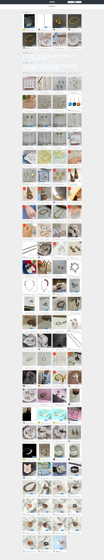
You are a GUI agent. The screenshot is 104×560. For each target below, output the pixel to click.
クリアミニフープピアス (59, 202)
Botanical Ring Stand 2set (76, 441)
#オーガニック (66, 55)
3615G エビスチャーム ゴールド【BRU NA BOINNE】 (65, 30)
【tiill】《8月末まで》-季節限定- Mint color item (49, 184)
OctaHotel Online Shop (59, 183)
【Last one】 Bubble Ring (30, 202)
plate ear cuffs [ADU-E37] (45, 331)
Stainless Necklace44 (29, 111)
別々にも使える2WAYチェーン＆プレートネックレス (50, 92)
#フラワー (74, 65)
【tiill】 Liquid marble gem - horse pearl (33, 349)
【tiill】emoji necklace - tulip (76, 48)
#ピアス (72, 55)
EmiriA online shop (58, 293)
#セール (25, 65)
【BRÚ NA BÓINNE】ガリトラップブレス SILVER (34, 30)
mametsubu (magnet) (29, 423)
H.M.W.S (26, 256)
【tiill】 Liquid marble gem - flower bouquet (79, 147)
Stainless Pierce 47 (74, 257)
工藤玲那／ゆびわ (58, 551)
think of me (42, 403)
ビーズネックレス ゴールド (30, 496)
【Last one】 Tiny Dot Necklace (46, 166)
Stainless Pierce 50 (59, 92)
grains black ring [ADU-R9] (76, 294)
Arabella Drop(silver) (29, 147)
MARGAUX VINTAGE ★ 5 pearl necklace (48, 386)
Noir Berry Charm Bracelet (76, 276)
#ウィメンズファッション (40, 58)
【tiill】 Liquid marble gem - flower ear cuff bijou (50, 441)
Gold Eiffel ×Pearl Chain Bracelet (32, 221)
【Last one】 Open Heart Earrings (77, 202)
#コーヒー (56, 65)
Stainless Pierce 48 (74, 92)
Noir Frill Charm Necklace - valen (47, 294)
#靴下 (51, 65)
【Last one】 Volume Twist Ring (46, 202)
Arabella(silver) (43, 147)
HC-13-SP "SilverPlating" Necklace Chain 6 (33, 257)
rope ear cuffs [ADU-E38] (30, 331)
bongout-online (58, 201)
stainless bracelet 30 (44, 221)
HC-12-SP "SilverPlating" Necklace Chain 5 (79, 349)
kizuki (71, 403)
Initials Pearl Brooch (59, 184)
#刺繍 (38, 68)
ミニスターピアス (28, 478)
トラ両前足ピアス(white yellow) (61, 294)
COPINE (41, 91)
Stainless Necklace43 (59, 221)
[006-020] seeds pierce (45, 404)
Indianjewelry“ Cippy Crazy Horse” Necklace (34, 459)
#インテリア (36, 65)
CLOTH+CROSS (43, 29)
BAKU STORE (27, 29)
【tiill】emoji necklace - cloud (61, 48)
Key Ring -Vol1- (28, 386)
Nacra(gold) (27, 129)
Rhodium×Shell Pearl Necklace (61, 166)
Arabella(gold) (58, 147)
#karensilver (36, 55)
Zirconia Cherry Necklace (76, 221)
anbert (72, 440)
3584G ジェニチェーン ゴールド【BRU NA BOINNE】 (50, 30)
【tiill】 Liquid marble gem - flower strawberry (34, 441)
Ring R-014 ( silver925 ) (30, 368)
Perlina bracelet (74, 129)
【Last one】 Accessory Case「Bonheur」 (48, 478)
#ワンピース (67, 65)
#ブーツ (48, 68)
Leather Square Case (59, 478)
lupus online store (28, 275)
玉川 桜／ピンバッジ (29, 184)
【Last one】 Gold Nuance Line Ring (78, 166)
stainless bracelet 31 (59, 111)
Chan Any (57, 91)
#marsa (24, 55)
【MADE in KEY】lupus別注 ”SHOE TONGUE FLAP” (35, 276)
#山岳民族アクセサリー (28, 58)
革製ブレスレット (74, 478)
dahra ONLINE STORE (58, 348)
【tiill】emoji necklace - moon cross (47, 48)
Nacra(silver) (43, 129)
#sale (61, 65)
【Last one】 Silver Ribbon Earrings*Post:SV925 (65, 368)
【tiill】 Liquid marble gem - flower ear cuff (64, 441)
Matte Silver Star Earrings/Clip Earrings (63, 257)
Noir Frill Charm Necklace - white (32, 294)
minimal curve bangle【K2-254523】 (78, 404)
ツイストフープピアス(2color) (46, 239)
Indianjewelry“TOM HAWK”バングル (47, 459)
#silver (42, 55)
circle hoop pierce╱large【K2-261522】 (63, 459)
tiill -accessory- (43, 47)
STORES (50, 1)
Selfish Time (27, 385)
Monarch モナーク (73, 477)
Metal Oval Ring (74, 184)
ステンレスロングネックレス (45, 349)
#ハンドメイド (44, 65)
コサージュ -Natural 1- (75, 386)
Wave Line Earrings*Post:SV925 (77, 368)
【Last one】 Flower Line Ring (31, 239)
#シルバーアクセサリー (50, 55)
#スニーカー (32, 68)
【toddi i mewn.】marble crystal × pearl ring (64, 239)
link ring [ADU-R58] (59, 331)
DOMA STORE (27, 183)
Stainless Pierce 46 (59, 276)
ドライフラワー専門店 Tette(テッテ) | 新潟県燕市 (78, 385)
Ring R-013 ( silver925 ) (45, 368)
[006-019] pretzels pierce (60, 404)
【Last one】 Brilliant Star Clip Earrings (63, 386)
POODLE (72, 275)
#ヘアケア (25, 68)
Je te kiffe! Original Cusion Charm (77, 111)
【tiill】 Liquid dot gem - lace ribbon (32, 404)
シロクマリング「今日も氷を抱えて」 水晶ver (79, 331)
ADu (71, 293)
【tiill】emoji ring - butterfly (31, 166)
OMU (26, 128)
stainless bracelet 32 (44, 111)
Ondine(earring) (58, 129)
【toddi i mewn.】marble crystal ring (78, 239)
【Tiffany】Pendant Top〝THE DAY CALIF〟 (49, 423)
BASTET (41, 385)
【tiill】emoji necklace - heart (31, 92)
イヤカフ (42, 257)
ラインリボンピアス (74, 423)
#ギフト (59, 55)
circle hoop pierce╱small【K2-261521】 (79, 459)
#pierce (30, 55)
